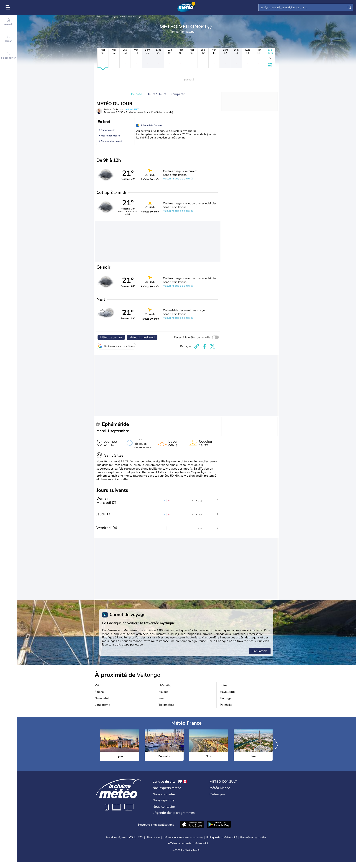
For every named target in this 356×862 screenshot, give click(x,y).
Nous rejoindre (163, 800)
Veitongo (137, 17)
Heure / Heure (156, 94)
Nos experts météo (167, 788)
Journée (136, 94)
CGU (132, 837)
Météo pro (217, 794)
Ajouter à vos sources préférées (119, 346)
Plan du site (153, 837)
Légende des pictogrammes (174, 812)
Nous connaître (164, 794)
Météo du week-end (142, 337)
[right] (276, 745)
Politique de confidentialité (221, 837)
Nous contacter (164, 806)
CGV (140, 837)
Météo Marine (220, 788)
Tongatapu (115, 17)
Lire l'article (260, 651)
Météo (97, 17)
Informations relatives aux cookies (183, 837)
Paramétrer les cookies (253, 837)
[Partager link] (196, 346)
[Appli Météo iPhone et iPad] (192, 825)
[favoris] (209, 26)
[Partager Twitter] (212, 346)
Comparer (177, 94)
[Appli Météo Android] (219, 825)
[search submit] (349, 7)
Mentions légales (116, 837)
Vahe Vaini (126, 17)
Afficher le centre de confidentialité (188, 843)
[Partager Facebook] (204, 346)
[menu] (8, 7)
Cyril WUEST (131, 109)
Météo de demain (111, 337)
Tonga (105, 17)
